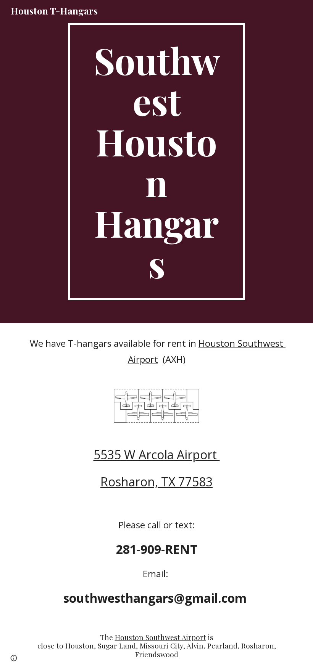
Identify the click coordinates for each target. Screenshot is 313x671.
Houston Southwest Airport (160, 637)
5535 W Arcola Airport (157, 454)
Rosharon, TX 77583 (156, 481)
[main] (156, 161)
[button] (13, 658)
